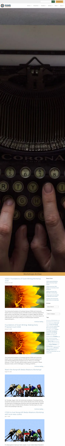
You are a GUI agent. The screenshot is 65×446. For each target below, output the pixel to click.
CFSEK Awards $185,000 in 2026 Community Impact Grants (52, 283)
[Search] (53, 1)
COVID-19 (48, 326)
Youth (50, 352)
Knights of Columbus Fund (52, 339)
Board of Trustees (56, 321)
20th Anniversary (48, 320)
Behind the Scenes (51, 321)
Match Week (55, 341)
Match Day (50, 341)
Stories (59, 346)
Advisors (50, 5)
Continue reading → (39, 321)
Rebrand (58, 344)
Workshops (54, 351)
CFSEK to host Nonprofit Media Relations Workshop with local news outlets (24, 413)
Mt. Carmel (57, 342)
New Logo (47, 344)
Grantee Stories (49, 336)
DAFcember (52, 326)
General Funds (49, 333)
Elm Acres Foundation (51, 328)
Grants (55, 336)
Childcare (47, 324)
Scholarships (49, 346)
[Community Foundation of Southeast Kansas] (5, 5)
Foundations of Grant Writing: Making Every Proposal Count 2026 (21, 326)
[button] (31, 5)
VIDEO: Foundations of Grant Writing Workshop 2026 (23, 279)
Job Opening (55, 338)
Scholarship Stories (55, 346)
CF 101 (47, 323)
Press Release (53, 344)
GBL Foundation (53, 331)
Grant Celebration (53, 334)
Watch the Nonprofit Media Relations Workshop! (23, 369)
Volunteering (51, 348)
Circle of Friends (53, 325)
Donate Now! (59, 1)
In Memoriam (50, 338)
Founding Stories (53, 329)
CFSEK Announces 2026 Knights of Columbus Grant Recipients (52, 288)
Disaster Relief (56, 326)
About (61, 5)
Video (47, 348)
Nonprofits (35, 5)
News (56, 5)
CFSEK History (51, 323)
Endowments (48, 329)
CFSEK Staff (56, 323)
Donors (28, 5)
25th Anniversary (54, 320)
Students (43, 5)
